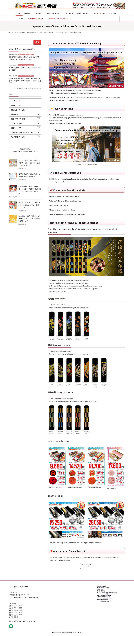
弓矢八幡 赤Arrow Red (78, 432)
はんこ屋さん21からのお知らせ (25, 54)
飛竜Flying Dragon (51, 385)
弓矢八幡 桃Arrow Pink (86, 432)
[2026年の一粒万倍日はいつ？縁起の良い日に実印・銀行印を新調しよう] (13, 219)
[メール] (11, 626)
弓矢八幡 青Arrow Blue (60, 432)
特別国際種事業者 (25, 149)
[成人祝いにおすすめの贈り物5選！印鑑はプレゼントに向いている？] (13, 205)
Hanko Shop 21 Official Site (86, 566)
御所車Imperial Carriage (95, 386)
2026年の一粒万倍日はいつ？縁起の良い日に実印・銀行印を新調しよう (29, 218)
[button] (57, 18)
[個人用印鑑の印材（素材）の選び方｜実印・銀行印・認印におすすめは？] (13, 163)
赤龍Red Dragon (69, 385)
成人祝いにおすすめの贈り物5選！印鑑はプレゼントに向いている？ (29, 205)
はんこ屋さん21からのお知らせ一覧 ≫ (26, 88)
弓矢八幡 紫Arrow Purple (69, 432)
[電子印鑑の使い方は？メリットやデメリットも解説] (13, 177)
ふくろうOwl (104, 385)
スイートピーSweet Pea (60, 338)
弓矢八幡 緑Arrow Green (52, 432)
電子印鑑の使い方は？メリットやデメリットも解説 (29, 175)
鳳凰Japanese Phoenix (86, 386)
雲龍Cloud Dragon (60, 385)
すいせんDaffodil (52, 338)
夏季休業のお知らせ (35, 19)
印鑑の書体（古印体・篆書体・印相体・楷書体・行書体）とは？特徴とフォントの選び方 (25, 80)
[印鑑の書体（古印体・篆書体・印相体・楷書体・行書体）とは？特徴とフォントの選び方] (13, 189)
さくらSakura (86, 338)
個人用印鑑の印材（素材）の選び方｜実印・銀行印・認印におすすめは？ (29, 162)
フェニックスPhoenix (78, 385)
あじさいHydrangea (69, 338)
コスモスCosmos (78, 338)
